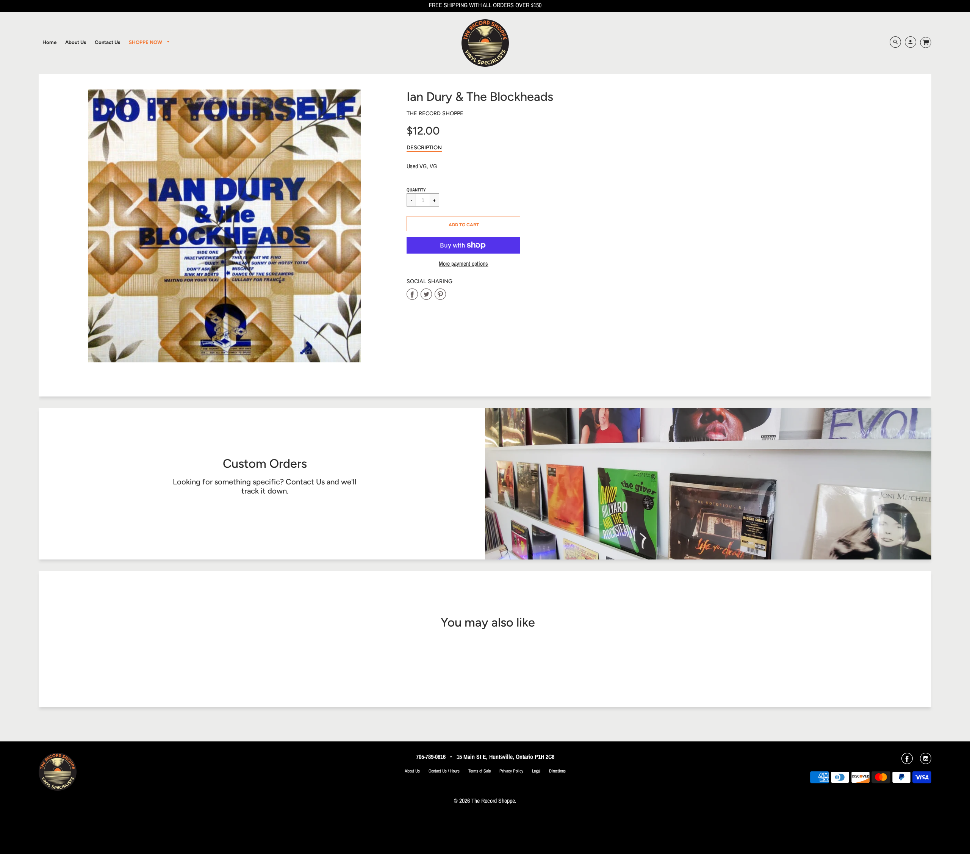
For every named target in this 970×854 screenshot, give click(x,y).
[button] (463, 223)
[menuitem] (49, 42)
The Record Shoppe (435, 113)
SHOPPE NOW (146, 42)
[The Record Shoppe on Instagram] (925, 761)
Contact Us (305, 481)
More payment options (463, 264)
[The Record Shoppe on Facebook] (907, 761)
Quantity (416, 190)
